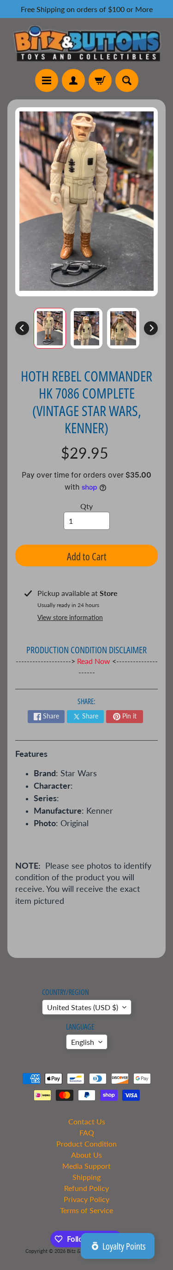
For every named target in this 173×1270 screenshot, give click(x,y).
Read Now (94, 660)
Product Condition (86, 1143)
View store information (70, 617)
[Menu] (46, 80)
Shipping (86, 1176)
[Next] (151, 328)
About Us (86, 1154)
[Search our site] (126, 80)
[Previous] (22, 328)
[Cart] (100, 80)
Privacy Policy (86, 1199)
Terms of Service (86, 1210)
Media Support (86, 1165)
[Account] (73, 80)
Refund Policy (86, 1188)
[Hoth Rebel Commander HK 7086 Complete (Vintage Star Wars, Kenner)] (50, 328)
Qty (86, 506)
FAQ (86, 1132)
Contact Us (86, 1121)
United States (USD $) (82, 1007)
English (82, 1041)
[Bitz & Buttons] (86, 43)
